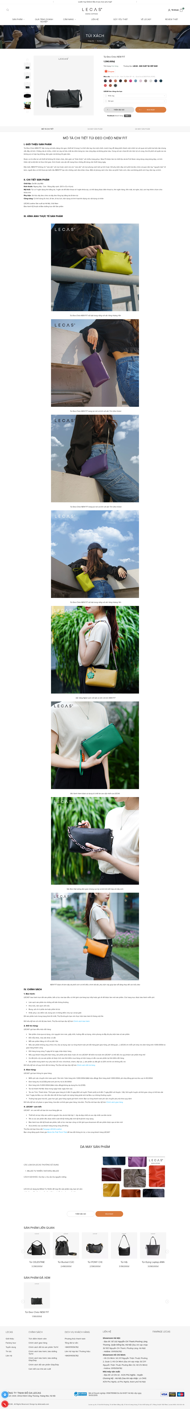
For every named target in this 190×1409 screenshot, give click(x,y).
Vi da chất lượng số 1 (145, 1404)
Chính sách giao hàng (114, 1102)
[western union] (172, 1394)
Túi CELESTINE (37, 1262)
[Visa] (164, 1394)
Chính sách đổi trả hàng (86, 1065)
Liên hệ (95, 19)
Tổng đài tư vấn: (71, 1343)
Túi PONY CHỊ (95, 1262)
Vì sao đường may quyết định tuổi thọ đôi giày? (105, 2)
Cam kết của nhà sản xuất (40, 1369)
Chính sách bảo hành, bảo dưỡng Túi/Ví (43, 1352)
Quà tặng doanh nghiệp (44, 20)
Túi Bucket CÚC (66, 1262)
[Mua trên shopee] (109, 71)
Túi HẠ (124, 1262)
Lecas (9, 1332)
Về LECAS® (146, 19)
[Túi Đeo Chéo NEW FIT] (37, 1295)
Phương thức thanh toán (75, 1339)
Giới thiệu (10, 1338)
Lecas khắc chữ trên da (176, 1404)
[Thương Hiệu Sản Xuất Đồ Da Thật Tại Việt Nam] (92, 14)
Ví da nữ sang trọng (130, 1404)
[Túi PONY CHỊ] (95, 1245)
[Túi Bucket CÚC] (66, 1245)
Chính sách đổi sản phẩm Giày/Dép (44, 1364)
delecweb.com (43, 1404)
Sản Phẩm (17, 19)
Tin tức (9, 1351)
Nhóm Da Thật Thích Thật (57, 1132)
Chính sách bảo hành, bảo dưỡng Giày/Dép (43, 1359)
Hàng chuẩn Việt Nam (160, 1404)
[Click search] (8, 10)
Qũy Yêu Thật (120, 19)
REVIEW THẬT (171, 19)
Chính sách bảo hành (81, 1021)
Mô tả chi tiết (47, 129)
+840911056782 (72, 1347)
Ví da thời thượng (103, 1404)
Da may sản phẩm (95, 129)
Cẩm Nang (68, 19)
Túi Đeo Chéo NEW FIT (37, 1312)
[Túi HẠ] (124, 1245)
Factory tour (11, 1343)
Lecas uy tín (93, 1404)
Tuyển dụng (11, 1347)
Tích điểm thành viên (38, 1338)
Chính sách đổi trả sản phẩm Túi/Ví (43, 1347)
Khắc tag (111, 96)
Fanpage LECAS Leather (52, 1129)
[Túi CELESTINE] (37, 1245)
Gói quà (110, 101)
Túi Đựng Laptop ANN (153, 1262)
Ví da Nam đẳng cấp (116, 1404)
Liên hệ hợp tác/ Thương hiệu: (77, 1351)
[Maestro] (180, 1394)
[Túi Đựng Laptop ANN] (153, 1245)
